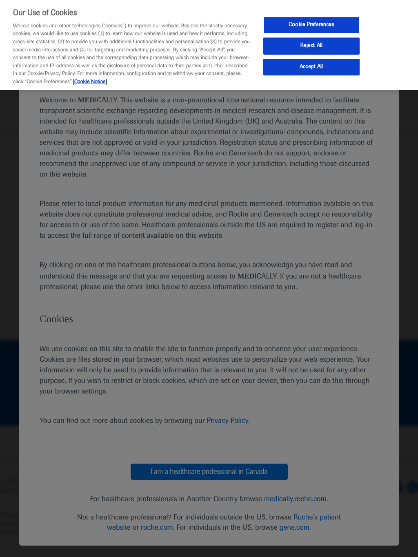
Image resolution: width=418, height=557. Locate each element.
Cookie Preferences (311, 24)
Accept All (311, 66)
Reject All (311, 45)
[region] (209, 45)
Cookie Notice (90, 82)
